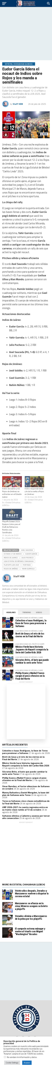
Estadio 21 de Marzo (13, 553)
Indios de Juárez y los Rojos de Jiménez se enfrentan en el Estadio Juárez (12, 492)
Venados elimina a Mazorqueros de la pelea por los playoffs (31, 917)
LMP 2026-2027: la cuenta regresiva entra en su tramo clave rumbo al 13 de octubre (25, 808)
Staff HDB (18, 104)
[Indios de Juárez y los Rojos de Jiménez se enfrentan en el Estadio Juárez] (12, 481)
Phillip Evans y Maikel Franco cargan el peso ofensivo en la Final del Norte (30, 676)
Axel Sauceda (27, 550)
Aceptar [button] (27, 1062)
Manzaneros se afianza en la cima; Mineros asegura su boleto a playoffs (31, 906)
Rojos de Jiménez (11, 568)
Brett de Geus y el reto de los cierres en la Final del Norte (29, 635)
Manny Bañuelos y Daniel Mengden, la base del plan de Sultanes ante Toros (25, 794)
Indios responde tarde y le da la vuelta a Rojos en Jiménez (34, 491)
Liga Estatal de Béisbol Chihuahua (19, 561)
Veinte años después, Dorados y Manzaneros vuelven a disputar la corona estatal (32, 893)
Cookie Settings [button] (12, 1062)
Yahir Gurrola (28, 568)
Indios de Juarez (11, 557)
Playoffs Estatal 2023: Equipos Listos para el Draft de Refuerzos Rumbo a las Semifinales (11, 527)
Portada (27, 564)
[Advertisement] (26, 34)
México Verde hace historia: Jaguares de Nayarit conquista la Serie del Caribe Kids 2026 (31, 649)
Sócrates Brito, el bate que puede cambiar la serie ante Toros (32, 661)
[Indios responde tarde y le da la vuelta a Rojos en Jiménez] (34, 481)
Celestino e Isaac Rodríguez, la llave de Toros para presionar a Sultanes (30, 623)
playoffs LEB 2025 (11, 564)
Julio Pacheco (27, 557)
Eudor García (31, 553)
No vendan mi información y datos (22, 1057)
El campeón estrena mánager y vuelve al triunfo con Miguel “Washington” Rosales (30, 931)
